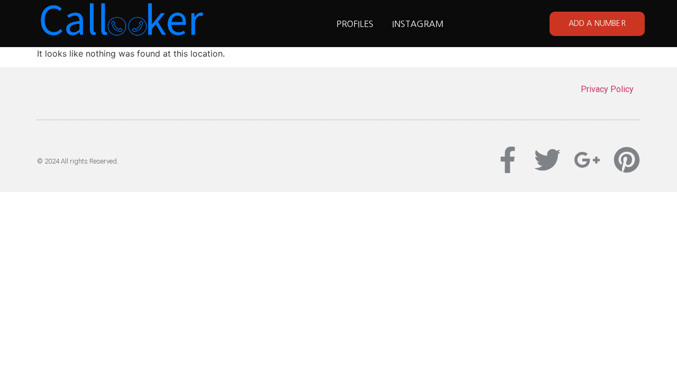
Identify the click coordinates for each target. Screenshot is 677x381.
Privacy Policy (607, 89)
